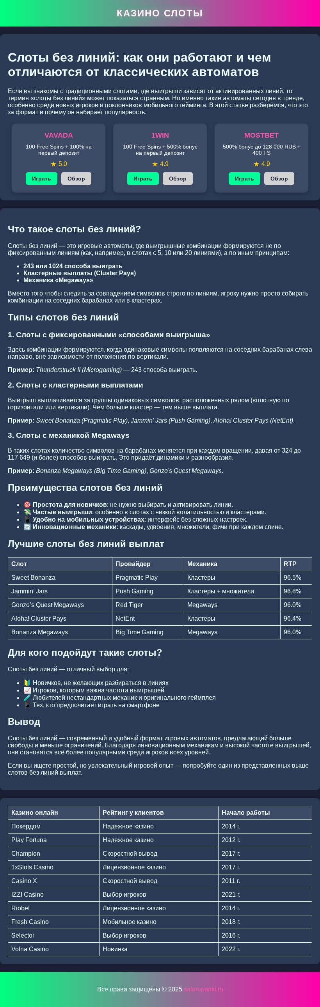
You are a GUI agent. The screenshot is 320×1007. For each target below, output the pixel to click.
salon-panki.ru (203, 989)
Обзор (76, 178)
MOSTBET (261, 135)
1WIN (160, 135)
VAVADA (58, 135)
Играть (41, 178)
